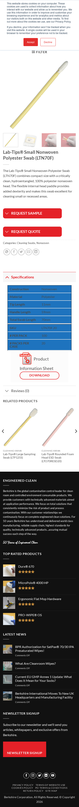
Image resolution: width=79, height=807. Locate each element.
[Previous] (9, 94)
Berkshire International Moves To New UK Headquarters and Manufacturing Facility (44, 695)
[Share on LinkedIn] (36, 252)
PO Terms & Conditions (51, 787)
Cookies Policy (22, 787)
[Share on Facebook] (14, 252)
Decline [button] (48, 42)
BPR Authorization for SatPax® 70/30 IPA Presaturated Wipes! (44, 648)
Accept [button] (30, 42)
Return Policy (33, 790)
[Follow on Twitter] (39, 776)
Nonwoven (42, 243)
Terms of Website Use (50, 784)
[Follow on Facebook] (26, 776)
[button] (39, 52)
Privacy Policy (23, 784)
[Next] (69, 94)
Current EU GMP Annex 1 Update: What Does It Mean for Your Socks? (43, 678)
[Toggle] (7, 214)
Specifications (22, 277)
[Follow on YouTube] (53, 776)
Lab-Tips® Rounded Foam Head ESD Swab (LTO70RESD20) (58, 458)
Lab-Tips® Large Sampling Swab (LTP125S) (19, 456)
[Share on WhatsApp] (6, 252)
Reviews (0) (20, 391)
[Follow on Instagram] (33, 776)
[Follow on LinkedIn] (46, 776)
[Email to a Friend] (28, 252)
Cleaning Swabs (26, 243)
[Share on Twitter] (21, 252)
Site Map (51, 790)
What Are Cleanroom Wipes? (35, 663)
